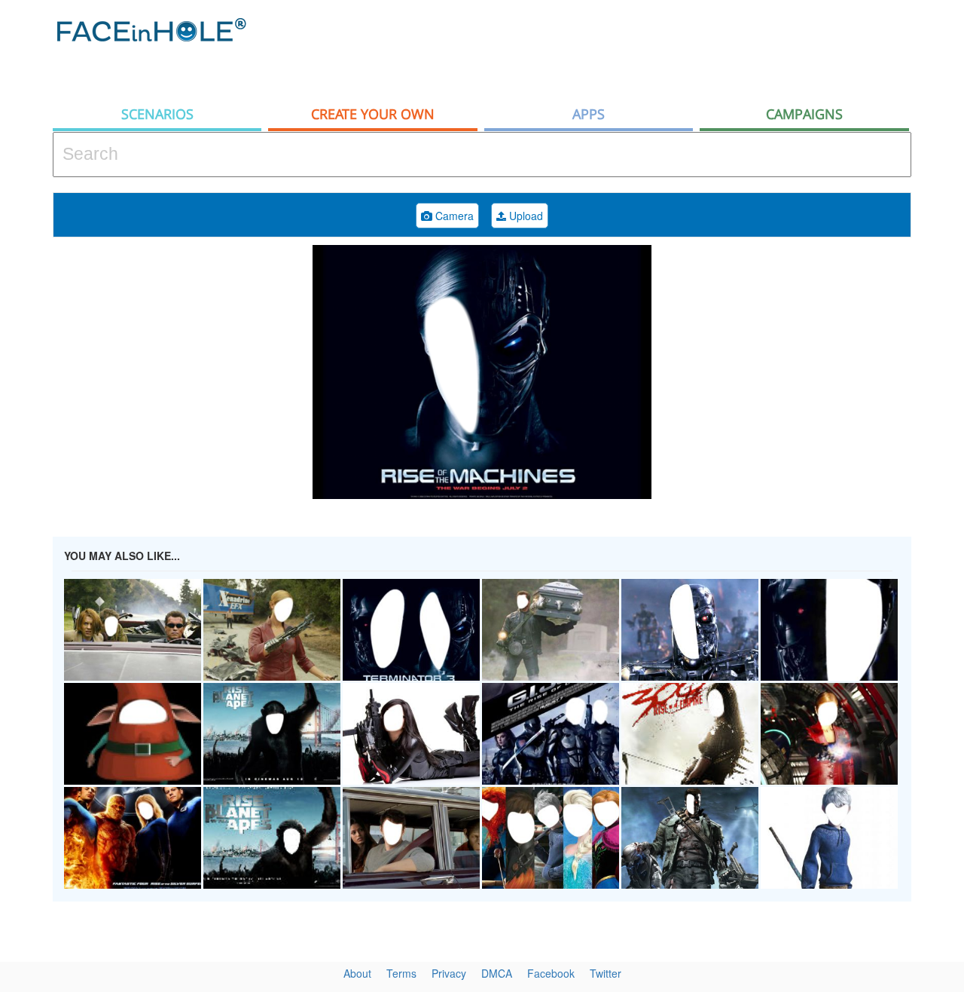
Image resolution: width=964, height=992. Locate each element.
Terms (401, 973)
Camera (453, 215)
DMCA (496, 973)
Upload (524, 215)
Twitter (605, 973)
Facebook (551, 973)
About (357, 973)
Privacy (449, 973)
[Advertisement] (637, 49)
